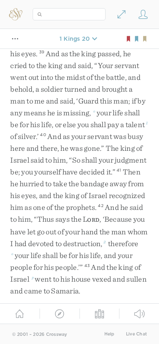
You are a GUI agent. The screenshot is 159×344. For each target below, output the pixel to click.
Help (109, 334)
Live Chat (136, 334)
